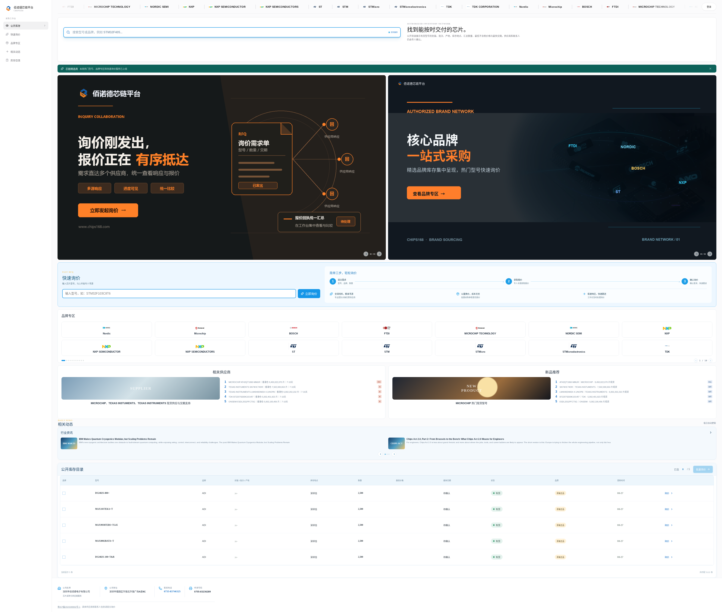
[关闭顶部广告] (710, 68)
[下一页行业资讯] (394, 454)
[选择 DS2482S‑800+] (63, 493)
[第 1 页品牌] (63, 360)
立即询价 (311, 293)
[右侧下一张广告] (709, 253)
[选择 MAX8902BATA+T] (63, 541)
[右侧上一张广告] (696, 253)
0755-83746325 (172, 591)
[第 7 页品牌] (77, 360)
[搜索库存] (68, 32)
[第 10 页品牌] (83, 360)
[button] (302, 382)
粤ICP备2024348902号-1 (69, 607)
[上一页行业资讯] (380, 454)
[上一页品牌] (696, 360)
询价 (667, 493)
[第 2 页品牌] (66, 360)
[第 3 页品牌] (68, 360)
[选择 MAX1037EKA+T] (63, 509)
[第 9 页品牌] (81, 360)
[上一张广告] (365, 253)
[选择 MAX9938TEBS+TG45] (63, 525)
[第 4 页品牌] (70, 360)
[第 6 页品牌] (75, 360)
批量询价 (701, 469)
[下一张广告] (379, 253)
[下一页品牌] (710, 360)
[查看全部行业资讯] (710, 432)
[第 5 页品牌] (73, 360)
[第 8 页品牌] (79, 360)
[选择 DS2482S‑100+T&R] (63, 557)
